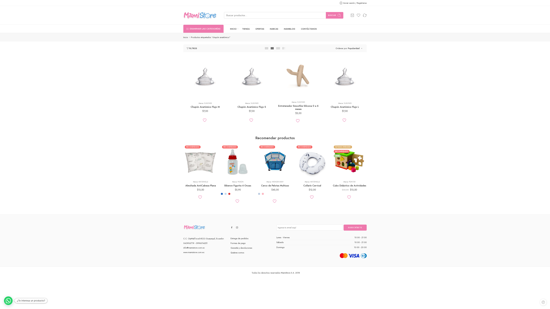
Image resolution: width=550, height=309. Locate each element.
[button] (8, 300)
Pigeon (240, 182)
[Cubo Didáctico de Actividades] (349, 161)
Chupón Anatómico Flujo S (251, 107)
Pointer (352, 182)
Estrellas (191, 174)
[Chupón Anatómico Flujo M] (205, 77)
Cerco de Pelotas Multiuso (275, 185)
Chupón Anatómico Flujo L (345, 107)
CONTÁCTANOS (309, 28)
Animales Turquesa (303, 161)
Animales (191, 165)
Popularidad (354, 48)
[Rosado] (263, 194)
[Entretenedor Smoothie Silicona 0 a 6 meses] (298, 77)
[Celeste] (225, 194)
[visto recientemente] (543, 302)
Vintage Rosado (303, 174)
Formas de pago (238, 243)
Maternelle (203, 182)
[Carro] (352, 15)
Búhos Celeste (303, 165)
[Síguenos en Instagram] (237, 227)
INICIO (233, 28)
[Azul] (222, 194)
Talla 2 (191, 95)
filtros (193, 48)
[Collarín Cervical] (312, 161)
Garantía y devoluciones (241, 247)
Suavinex (208, 103)
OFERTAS (259, 28)
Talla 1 (191, 91)
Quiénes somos (237, 252)
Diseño (186, 162)
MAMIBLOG (289, 28)
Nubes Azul (302, 170)
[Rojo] (229, 194)
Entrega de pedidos (240, 238)
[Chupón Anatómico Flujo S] (252, 77)
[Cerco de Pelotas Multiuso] (275, 161)
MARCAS (274, 28)
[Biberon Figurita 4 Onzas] (238, 161)
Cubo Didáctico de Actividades (349, 185)
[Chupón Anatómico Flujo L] (345, 77)
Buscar (332, 15)
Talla (185, 87)
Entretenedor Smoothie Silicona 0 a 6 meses (298, 107)
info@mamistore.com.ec (194, 247)
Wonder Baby (278, 182)
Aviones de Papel (191, 170)
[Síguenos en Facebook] (232, 227)
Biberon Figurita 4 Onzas (237, 185)
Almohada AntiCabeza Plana (200, 185)
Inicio (185, 37)
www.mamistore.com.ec (194, 252)
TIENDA (246, 28)
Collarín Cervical (312, 185)
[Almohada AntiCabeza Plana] (200, 161)
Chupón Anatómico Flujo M (205, 107)
